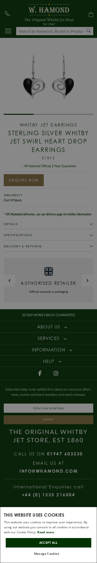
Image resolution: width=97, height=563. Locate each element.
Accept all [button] (48, 543)
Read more (45, 532)
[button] (48, 554)
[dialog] (48, 535)
